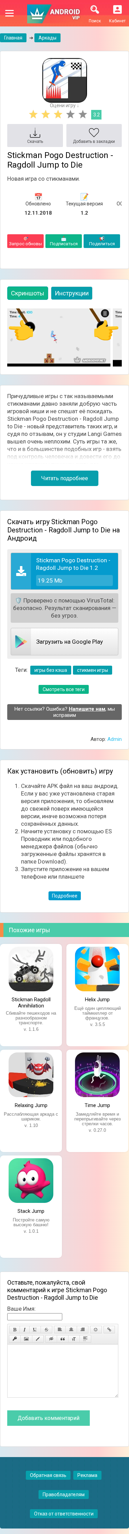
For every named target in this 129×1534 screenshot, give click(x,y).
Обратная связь (48, 1475)
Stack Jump (31, 1211)
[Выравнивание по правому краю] (82, 1329)
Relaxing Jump (31, 1105)
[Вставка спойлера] (85, 1339)
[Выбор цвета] (38, 1339)
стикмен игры (92, 670)
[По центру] (71, 1329)
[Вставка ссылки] (109, 1329)
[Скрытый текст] (51, 1339)
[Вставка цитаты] (62, 1339)
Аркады (47, 38)
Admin (114, 739)
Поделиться (102, 241)
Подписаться (64, 241)
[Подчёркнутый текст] (35, 1329)
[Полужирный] (14, 1329)
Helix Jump (97, 999)
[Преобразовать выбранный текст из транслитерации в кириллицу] (74, 1339)
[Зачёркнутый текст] (46, 1329)
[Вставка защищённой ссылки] (15, 1339)
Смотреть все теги (64, 689)
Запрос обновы (25, 241)
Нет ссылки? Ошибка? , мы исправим (64, 712)
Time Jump (97, 1105)
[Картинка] (26, 1339)
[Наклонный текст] (25, 1329)
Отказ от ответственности (64, 1513)
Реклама (87, 1475)
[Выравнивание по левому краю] (60, 1329)
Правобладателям (64, 1494)
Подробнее (64, 896)
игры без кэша (50, 670)
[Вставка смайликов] (96, 1329)
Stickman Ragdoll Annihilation (31, 1001)
